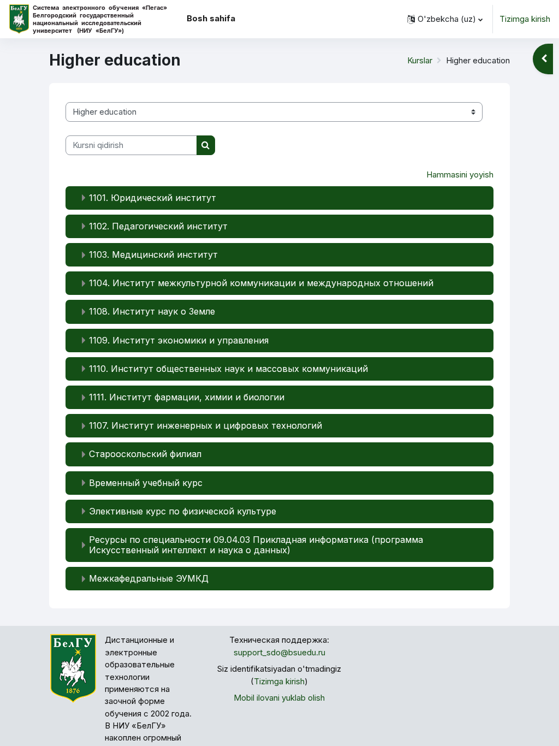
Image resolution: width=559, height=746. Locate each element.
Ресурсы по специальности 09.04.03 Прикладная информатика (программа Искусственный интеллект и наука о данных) (256, 544)
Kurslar (419, 61)
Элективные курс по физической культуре (182, 511)
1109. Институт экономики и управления (179, 340)
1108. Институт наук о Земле (152, 311)
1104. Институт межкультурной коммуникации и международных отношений (261, 282)
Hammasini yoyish (459, 175)
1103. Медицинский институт (153, 254)
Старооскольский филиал (145, 453)
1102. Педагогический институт (158, 226)
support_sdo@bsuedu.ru (279, 653)
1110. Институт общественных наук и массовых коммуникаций (228, 368)
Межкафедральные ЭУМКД (149, 578)
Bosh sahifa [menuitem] (211, 18)
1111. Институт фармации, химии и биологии (186, 397)
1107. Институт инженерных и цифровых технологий (205, 425)
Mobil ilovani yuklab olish (279, 698)
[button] (445, 19)
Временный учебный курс (146, 482)
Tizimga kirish (524, 19)
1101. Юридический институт (152, 197)
